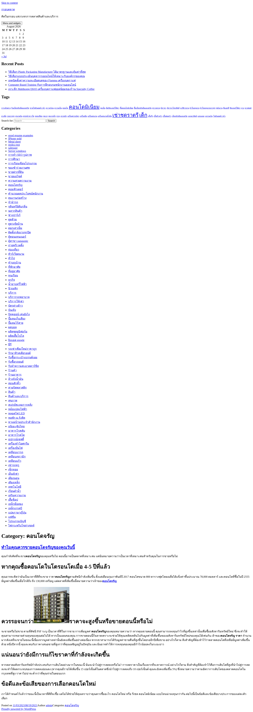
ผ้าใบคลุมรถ (194, 108)
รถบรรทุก (11, 116)
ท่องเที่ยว (13, 249)
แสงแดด (201, 116)
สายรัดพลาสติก (17, 387)
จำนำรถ (13, 202)
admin (49, 705)
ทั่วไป (11, 258)
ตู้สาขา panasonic (18, 241)
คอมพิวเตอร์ (15, 189)
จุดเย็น (102, 108)
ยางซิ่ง (3, 116)
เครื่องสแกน (92, 116)
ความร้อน (50, 108)
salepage (13, 147)
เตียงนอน (13, 478)
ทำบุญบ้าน (14, 262)
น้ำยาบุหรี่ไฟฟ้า (17, 284)
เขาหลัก (63, 116)
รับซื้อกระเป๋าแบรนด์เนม (22, 357)
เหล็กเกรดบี (15, 508)
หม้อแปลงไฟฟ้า (17, 409)
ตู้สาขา (163, 108)
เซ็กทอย (13, 469)
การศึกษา (14, 159)
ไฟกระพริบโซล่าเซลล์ (21, 525)
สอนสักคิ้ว (14, 383)
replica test (14, 144)
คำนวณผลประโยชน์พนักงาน (25, 193)
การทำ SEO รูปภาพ (20, 154)
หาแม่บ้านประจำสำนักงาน (24, 422)
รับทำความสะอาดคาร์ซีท (23, 366)
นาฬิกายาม (184, 108)
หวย (58, 116)
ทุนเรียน (13, 275)
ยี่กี (10, 344)
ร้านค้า (12, 370)
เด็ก (143, 115)
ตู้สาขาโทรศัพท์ (173, 108)
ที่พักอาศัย (14, 266)
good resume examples (20, 135)
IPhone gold (15, 138)
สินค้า (11, 391)
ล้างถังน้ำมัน (15, 378)
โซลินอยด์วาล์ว (219, 116)
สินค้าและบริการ (18, 396)
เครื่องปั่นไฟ (15, 447)
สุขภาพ (12, 400)
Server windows (17, 151)
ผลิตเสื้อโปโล (16, 335)
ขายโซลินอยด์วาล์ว (37, 108)
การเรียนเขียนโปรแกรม (22, 163)
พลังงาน (219, 108)
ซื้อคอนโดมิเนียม (126, 108)
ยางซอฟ (248, 108)
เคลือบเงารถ (15, 452)
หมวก (45, 116)
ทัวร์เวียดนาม (16, 253)
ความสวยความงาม (20, 180)
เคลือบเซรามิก (17, 456)
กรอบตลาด (8, 9)
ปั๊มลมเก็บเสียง (16, 318)
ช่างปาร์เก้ (14, 215)
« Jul (4, 56)
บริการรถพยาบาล (19, 297)
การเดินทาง (6, 108)
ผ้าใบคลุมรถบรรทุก (207, 108)
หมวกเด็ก (52, 116)
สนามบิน (18, 116)
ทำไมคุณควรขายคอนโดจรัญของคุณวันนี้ (38, 547)
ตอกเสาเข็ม (15, 228)
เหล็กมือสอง (15, 503)
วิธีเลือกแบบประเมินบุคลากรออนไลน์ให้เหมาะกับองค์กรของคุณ (46, 76)
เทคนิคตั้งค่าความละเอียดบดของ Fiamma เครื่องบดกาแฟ (42, 80)
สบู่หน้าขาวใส (28, 116)
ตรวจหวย (156, 108)
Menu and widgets (12, 23)
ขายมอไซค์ (15, 176)
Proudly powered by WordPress (18, 709)
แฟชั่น (12, 516)
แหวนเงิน (209, 116)
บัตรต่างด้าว (15, 305)
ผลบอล (12, 327)
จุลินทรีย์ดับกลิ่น (17, 206)
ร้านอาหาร (15, 374)
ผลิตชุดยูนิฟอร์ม (17, 331)
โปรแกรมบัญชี (17, 521)
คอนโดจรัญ (15, 184)
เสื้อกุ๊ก (150, 116)
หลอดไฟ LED (16, 413)
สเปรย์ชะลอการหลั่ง (20, 404)
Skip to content (9, 2)
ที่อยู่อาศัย (14, 271)
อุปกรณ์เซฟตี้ (16, 439)
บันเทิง (12, 309)
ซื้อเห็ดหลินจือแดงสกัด (143, 108)
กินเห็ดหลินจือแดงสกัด (20, 108)
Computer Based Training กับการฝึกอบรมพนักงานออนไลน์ (42, 84)
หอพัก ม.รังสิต (16, 417)
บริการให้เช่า (16, 301)
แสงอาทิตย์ (192, 116)
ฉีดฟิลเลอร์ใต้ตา (112, 108)
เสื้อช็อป (13, 499)
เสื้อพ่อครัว (167, 116)
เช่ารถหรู (13, 465)
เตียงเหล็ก (14, 482)
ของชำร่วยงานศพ (19, 167)
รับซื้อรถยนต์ (16, 361)
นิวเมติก (13, 288)
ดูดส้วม (12, 219)
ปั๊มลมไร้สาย (15, 322)
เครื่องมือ (83, 116)
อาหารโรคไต (16, 435)
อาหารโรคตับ (16, 430)
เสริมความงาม (17, 495)
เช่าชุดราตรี (125, 115)
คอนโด (65, 108)
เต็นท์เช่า (13, 473)
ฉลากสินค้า (15, 210)
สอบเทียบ (39, 116)
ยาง (242, 108)
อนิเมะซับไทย (16, 426)
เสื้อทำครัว (158, 116)
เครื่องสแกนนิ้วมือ (105, 116)
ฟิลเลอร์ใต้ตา (235, 108)
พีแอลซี (226, 108)
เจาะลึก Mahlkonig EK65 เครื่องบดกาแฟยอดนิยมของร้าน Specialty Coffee (51, 89)
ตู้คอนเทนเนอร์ (17, 236)
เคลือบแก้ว (14, 460)
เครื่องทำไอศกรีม (18, 443)
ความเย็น (58, 108)
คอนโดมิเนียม (84, 107)
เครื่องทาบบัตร (73, 116)
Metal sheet (14, 141)
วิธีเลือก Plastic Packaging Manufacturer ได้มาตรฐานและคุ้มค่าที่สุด (47, 71)
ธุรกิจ (11, 279)
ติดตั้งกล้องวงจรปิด (19, 232)
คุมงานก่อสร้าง (17, 197)
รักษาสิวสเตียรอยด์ (19, 353)
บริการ (12, 292)
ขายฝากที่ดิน (16, 172)
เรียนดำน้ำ (14, 491)
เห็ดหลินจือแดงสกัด (179, 116)
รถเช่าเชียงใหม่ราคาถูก (22, 348)
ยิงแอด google (16, 340)
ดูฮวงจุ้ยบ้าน (15, 223)
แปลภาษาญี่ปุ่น (17, 512)
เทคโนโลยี (14, 486)
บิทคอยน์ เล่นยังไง (19, 314)
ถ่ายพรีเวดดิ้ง (16, 245)
